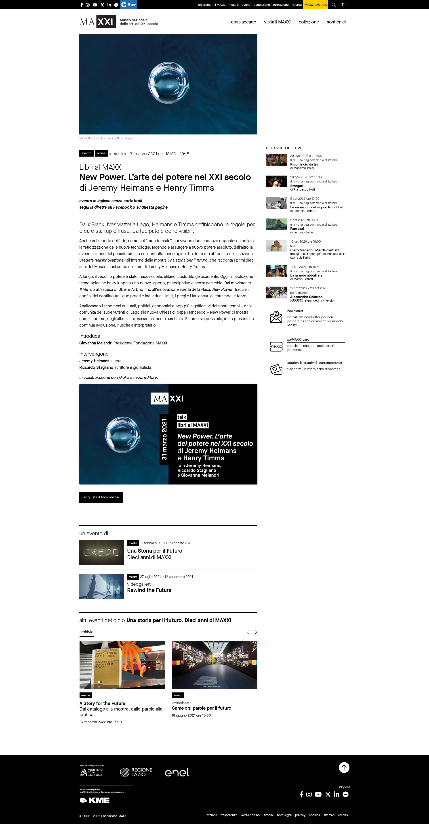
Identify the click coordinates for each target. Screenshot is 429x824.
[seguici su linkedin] (109, 4)
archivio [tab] (87, 632)
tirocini (268, 815)
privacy (300, 815)
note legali (284, 815)
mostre (234, 5)
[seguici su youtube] (95, 4)
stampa (212, 815)
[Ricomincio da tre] (276, 159)
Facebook (122, 207)
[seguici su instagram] (88, 4)
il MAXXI (220, 5)
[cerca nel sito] (333, 4)
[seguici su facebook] (81, 4)
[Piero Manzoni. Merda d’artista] (276, 245)
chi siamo (204, 5)
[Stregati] (276, 181)
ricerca (297, 5)
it (342, 4)
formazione (281, 5)
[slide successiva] (255, 632)
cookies (314, 815)
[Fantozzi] (276, 224)
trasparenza (229, 815)
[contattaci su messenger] (116, 4)
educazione (262, 5)
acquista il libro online (101, 497)
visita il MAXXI (277, 22)
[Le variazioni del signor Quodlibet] (276, 202)
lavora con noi (250, 815)
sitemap (329, 815)
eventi (246, 5)
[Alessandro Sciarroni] (276, 292)
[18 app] (128, 4)
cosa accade (243, 22)
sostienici (336, 22)
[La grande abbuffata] (276, 270)
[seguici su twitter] (102, 4)
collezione (309, 22)
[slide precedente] (249, 632)
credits (343, 815)
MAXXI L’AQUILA (316, 5)
